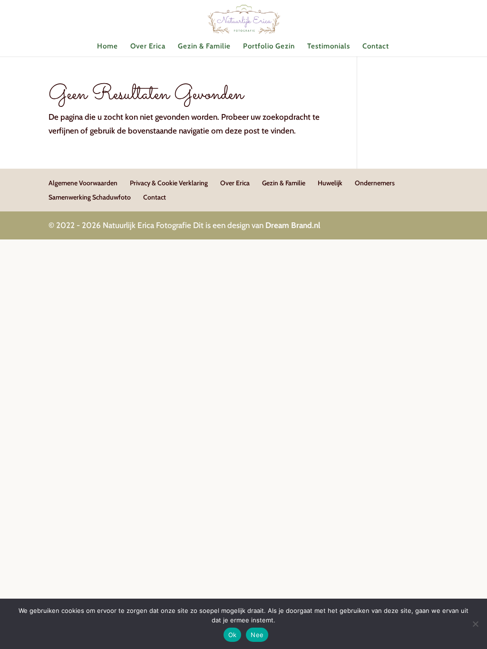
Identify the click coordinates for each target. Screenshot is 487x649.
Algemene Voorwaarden (83, 183)
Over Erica (148, 46)
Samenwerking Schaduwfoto (90, 197)
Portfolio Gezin (269, 46)
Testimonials (328, 46)
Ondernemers (375, 183)
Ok (232, 635)
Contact (375, 46)
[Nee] (475, 624)
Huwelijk (330, 183)
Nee (257, 635)
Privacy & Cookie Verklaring (169, 183)
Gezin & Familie (204, 46)
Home (107, 46)
